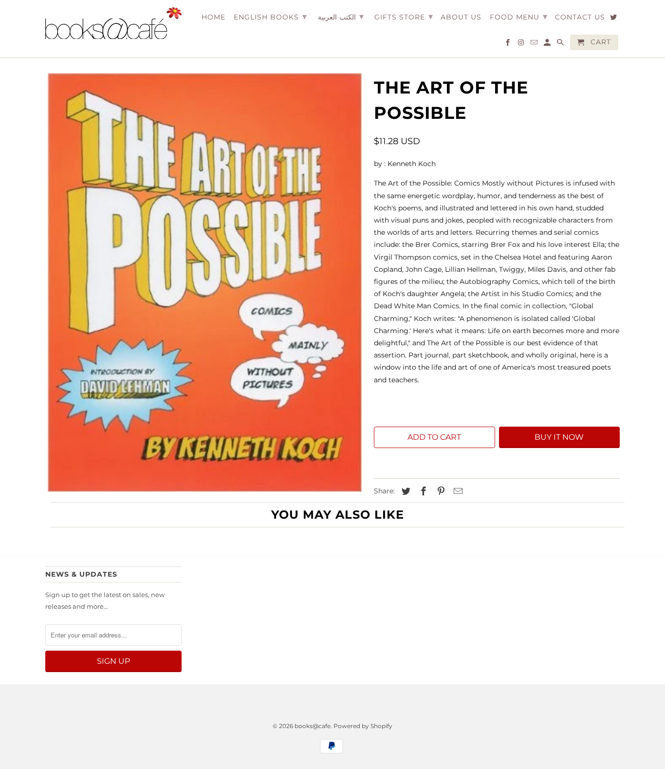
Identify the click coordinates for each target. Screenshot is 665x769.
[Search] (561, 44)
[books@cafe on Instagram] (521, 44)
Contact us (580, 17)
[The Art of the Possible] (205, 282)
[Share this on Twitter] (404, 491)
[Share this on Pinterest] (439, 491)
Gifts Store (403, 16)
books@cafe (313, 726)
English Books (270, 16)
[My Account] (548, 44)
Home (213, 17)
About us (461, 17)
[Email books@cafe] (535, 44)
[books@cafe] (113, 23)
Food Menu (519, 16)
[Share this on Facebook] (422, 491)
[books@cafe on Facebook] (508, 44)
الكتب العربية (341, 16)
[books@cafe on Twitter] (614, 19)
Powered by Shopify (362, 726)
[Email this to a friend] (456, 491)
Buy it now (559, 437)
